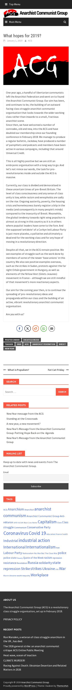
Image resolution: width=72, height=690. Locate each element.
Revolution (22, 563)
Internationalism (41, 547)
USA (57, 569)
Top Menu (14, 4)
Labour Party (12, 553)
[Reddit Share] (35, 328)
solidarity (45, 563)
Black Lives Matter (30, 523)
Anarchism (16, 509)
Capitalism (47, 521)
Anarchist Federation (43, 344)
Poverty (20, 558)
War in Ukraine (9, 575)
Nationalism (28, 553)
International (14, 547)
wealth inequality (23, 575)
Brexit (62, 344)
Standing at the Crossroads (22, 418)
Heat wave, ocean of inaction (19, 655)
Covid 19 (37, 533)
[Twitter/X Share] (27, 328)
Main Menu (15, 22)
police (62, 553)
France (59, 534)
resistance (9, 563)
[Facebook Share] (19, 328)
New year (9, 348)
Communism (20, 527)
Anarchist (29, 509)
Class (59, 522)
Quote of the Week (33, 557)
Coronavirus (15, 533)
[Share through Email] (52, 328)
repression (57, 558)
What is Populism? (18, 369)
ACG (30, 40)
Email (6, 472)
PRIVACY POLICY (12, 619)
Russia (33, 562)
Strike (25, 568)
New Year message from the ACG (25, 413)
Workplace (39, 574)
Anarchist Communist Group (43, 516)
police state (10, 557)
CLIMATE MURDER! (14, 660)
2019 (19, 344)
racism (48, 558)
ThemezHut (62, 685)
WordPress (29, 685)
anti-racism (18, 522)
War (62, 568)
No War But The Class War (45, 553)
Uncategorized (31, 340)
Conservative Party (38, 527)
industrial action (34, 540)
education (50, 534)
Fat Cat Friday (56, 369)
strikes (36, 568)
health (65, 534)
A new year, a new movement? (24, 423)
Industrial (10, 540)
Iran (58, 547)
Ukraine (48, 568)
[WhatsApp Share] (44, 328)
